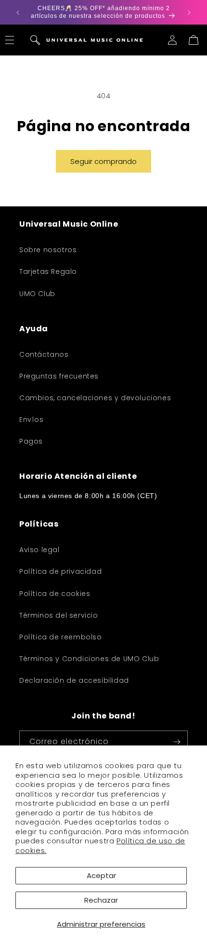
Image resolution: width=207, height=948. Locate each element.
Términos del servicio (58, 615)
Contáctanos (44, 354)
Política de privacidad (60, 571)
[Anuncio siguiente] (189, 12)
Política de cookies (54, 593)
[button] (35, 40)
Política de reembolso (60, 637)
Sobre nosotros (48, 250)
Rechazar (101, 900)
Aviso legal (39, 550)
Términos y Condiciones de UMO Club (89, 659)
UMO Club (37, 293)
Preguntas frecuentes (59, 376)
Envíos (31, 419)
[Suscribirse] (176, 742)
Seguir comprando (103, 161)
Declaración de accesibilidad (74, 680)
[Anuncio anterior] (17, 12)
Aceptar (101, 875)
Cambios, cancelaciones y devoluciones (95, 398)
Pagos (31, 441)
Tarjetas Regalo (48, 271)
